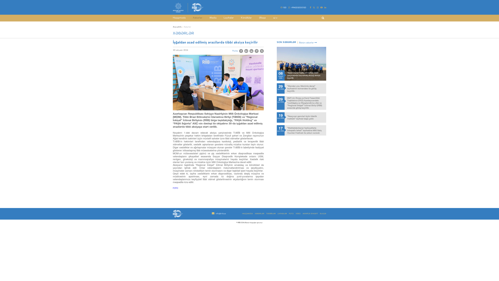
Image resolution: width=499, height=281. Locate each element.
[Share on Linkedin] (251, 51)
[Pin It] (257, 51)
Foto (291, 214)
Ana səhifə (177, 27)
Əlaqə (262, 18)
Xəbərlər (197, 18)
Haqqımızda (179, 18)
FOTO (175, 188)
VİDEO (298, 214)
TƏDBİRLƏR (271, 214)
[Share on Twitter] (262, 51)
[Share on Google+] (246, 51)
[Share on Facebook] (241, 51)
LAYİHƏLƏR (282, 214)
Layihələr (229, 18)
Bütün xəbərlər (306, 43)
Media (212, 18)
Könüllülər (246, 18)
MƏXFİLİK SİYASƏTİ (310, 214)
